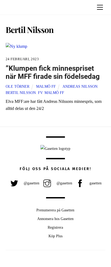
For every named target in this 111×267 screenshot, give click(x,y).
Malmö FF (46, 86)
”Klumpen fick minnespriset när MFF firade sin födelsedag (53, 72)
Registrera (55, 227)
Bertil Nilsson (21, 92)
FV (40, 92)
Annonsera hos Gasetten (55, 219)
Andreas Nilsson (80, 86)
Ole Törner (17, 86)
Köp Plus (55, 236)
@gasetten (31, 183)
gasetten (95, 183)
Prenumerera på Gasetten (55, 210)
